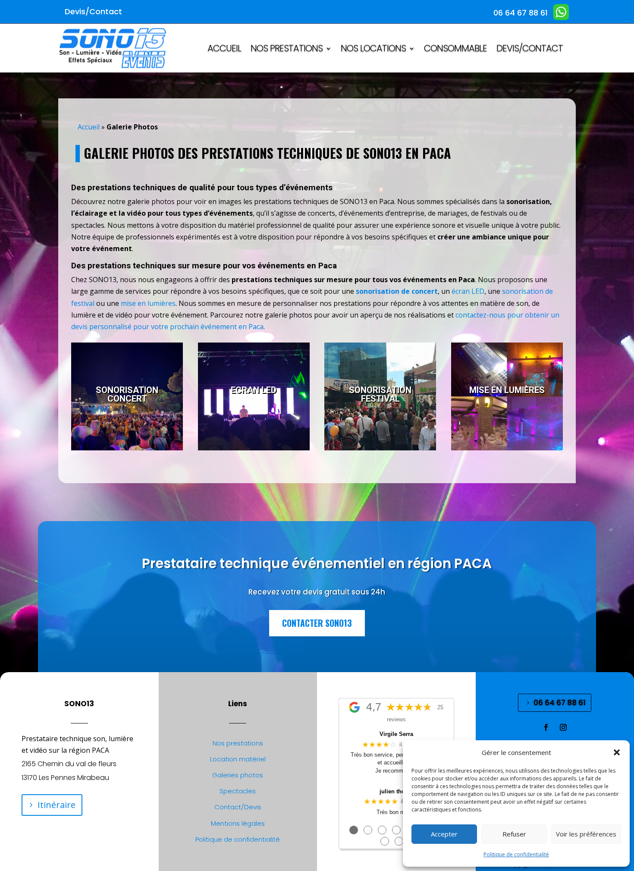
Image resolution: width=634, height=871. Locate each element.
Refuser (514, 834)
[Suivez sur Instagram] (563, 727)
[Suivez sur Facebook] (546, 727)
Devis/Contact (529, 49)
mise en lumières (148, 303)
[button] (616, 752)
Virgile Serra (396, 734)
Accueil (89, 127)
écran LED (468, 291)
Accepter (444, 834)
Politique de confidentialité (516, 854)
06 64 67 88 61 (560, 703)
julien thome (396, 791)
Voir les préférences (586, 834)
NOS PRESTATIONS (287, 49)
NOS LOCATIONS (373, 49)
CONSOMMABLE (455, 49)
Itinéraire (56, 805)
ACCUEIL (224, 49)
